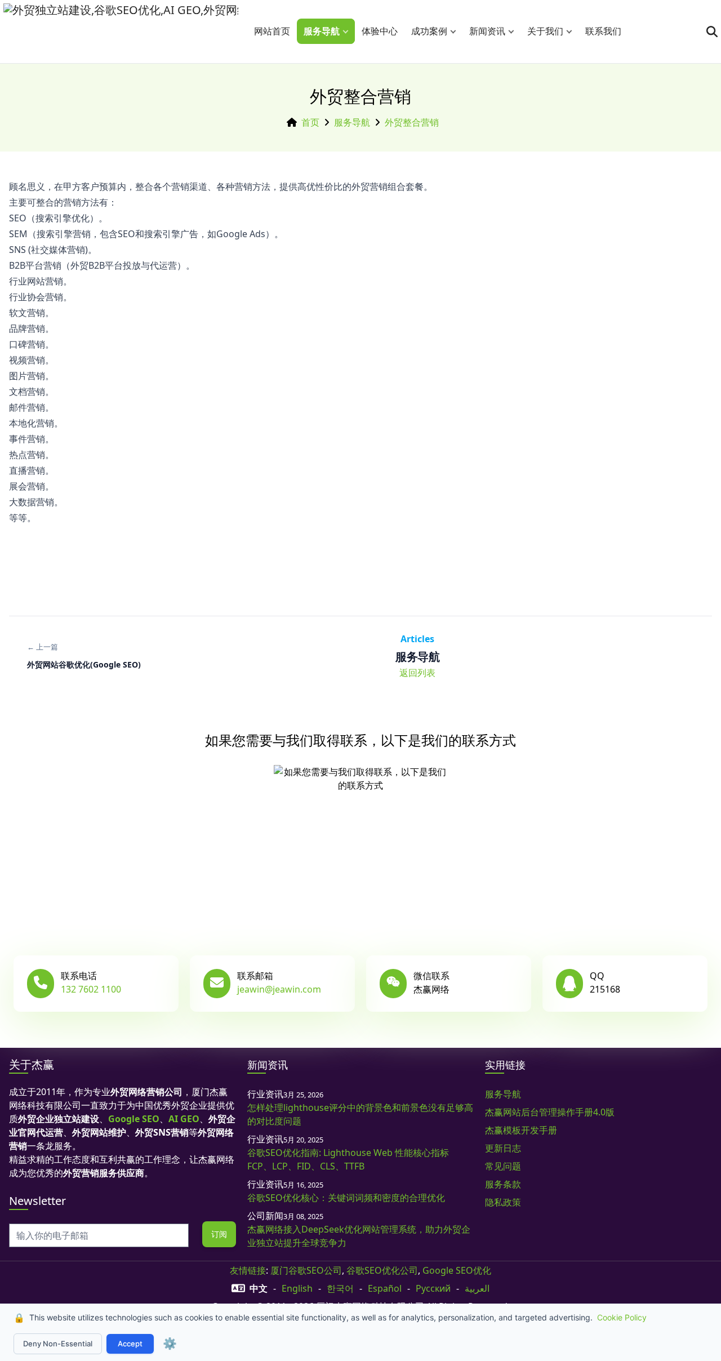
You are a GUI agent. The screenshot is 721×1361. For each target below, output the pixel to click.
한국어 (340, 1288)
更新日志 (503, 1148)
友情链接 (248, 1270)
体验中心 (380, 31)
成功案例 (429, 31)
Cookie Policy (622, 1317)
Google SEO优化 (456, 1270)
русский (433, 1288)
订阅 (219, 1234)
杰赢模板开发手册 (521, 1130)
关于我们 (545, 31)
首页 (310, 122)
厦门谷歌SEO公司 (306, 1270)
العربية (477, 1288)
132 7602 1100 (91, 989)
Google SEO (133, 1119)
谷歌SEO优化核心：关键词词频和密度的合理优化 (346, 1197)
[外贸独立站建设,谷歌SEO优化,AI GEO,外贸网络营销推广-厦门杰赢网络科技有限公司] (120, 31)
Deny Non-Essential (57, 1343)
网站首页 (272, 31)
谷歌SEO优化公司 (382, 1270)
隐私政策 (503, 1202)
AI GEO (183, 1119)
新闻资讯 (487, 31)
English (297, 1288)
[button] (348, 31)
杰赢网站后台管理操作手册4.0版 (550, 1112)
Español (385, 1288)
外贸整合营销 (412, 122)
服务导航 (322, 31)
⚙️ (170, 1343)
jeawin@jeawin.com (279, 989)
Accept (130, 1343)
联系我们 (603, 31)
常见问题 (503, 1166)
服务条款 (503, 1184)
